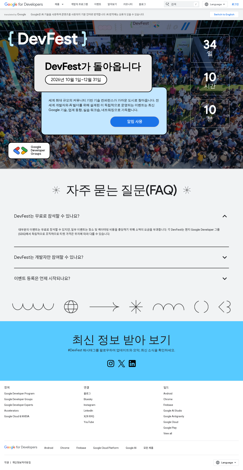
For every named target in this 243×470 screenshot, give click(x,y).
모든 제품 (148, 447)
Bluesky (88, 399)
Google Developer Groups (18, 399)
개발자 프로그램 (79, 4)
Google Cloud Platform (106, 447)
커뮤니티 (128, 4)
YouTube (89, 422)
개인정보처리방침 (21, 462)
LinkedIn (88, 410)
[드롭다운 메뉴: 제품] (63, 4)
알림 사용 (134, 121)
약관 (6, 462)
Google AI (131, 447)
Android (167, 393)
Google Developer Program (19, 393)
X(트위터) (89, 416)
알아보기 (112, 4)
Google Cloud (170, 422)
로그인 (235, 4)
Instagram (89, 405)
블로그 (142, 4)
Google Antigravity (173, 416)
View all (167, 433)
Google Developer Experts (18, 405)
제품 (57, 4)
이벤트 (97, 4)
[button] (121, 216)
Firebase (168, 405)
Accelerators (11, 410)
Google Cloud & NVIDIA (16, 416)
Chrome (168, 399)
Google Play (170, 427)
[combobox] (181, 4)
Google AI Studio (172, 410)
